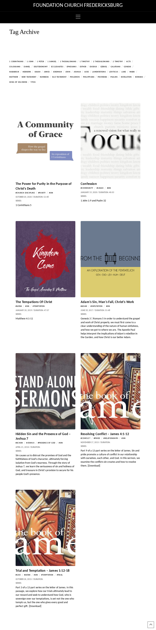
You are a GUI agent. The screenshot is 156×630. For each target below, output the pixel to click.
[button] (78, 17)
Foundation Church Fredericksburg (78, 5)
